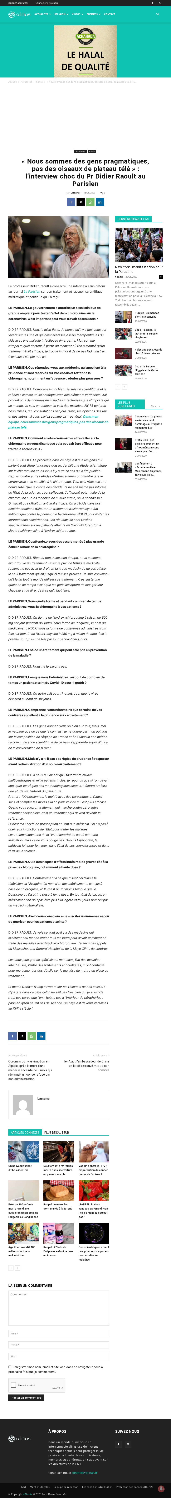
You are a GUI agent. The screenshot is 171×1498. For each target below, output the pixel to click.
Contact (109, 14)
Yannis (119, 276)
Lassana (75, 192)
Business (92, 14)
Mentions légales (40, 1487)
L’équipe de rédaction (66, 1487)
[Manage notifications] (161, 1489)
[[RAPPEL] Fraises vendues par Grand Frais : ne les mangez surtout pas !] (94, 1190)
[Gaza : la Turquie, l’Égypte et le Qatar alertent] (123, 370)
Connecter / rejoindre (46, 2)
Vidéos (76, 14)
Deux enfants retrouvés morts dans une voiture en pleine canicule (58, 1170)
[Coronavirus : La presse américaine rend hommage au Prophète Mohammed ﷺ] (123, 420)
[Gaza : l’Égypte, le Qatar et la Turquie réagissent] (123, 334)
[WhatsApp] (90, 202)
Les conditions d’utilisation (97, 1487)
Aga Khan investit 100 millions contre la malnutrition (21, 1251)
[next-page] (17, 1268)
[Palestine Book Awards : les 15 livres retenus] (123, 353)
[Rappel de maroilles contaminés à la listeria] (58, 1190)
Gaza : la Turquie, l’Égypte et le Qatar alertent (146, 370)
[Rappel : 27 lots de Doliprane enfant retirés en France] (58, 1233)
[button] (158, 14)
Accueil (12, 82)
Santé (39, 82)
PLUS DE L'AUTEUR (56, 1132)
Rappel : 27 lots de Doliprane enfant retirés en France (58, 1251)
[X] (159, 3)
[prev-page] (11, 1268)
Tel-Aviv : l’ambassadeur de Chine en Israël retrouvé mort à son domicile (86, 1066)
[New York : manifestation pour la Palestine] (139, 245)
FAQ (23, 1487)
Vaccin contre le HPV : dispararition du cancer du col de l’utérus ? (93, 1170)
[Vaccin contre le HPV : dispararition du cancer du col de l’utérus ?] (94, 1151)
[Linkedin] (100, 202)
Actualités (41, 14)
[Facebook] (153, 3)
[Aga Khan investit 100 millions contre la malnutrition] (23, 1233)
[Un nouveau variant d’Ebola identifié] (23, 1151)
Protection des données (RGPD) (134, 1487)
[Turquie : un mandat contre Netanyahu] (123, 317)
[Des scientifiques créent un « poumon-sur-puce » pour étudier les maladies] (94, 1233)
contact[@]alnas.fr (84, 1473)
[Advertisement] (85, 117)
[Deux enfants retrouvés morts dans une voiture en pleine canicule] (58, 1151)
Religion (59, 14)
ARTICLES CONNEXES (25, 1132)
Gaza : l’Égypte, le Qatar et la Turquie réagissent (146, 333)
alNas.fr (27, 1494)
